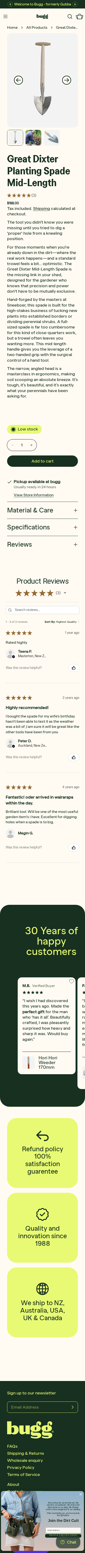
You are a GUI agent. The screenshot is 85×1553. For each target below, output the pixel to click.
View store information (34, 495)
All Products (36, 27)
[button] (65, 593)
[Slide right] (66, 80)
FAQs (12, 1446)
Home (12, 27)
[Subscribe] (72, 1407)
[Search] (70, 16)
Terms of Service (23, 1474)
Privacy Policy (20, 1467)
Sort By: (50, 621)
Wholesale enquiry (25, 1460)
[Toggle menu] (5, 16)
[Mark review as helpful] (73, 668)
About (13, 1484)
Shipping (41, 208)
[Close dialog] (80, 1494)
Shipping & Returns (25, 1453)
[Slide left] (18, 80)
